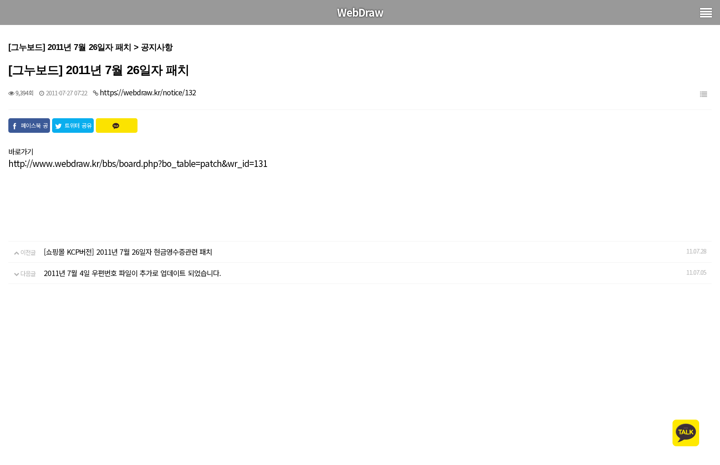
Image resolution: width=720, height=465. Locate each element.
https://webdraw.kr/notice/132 (148, 92)
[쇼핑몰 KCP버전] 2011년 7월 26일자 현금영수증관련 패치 (128, 251)
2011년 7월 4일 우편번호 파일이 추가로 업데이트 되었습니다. (132, 273)
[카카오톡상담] (685, 431)
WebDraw (360, 12)
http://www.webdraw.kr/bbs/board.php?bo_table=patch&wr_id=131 (138, 163)
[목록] (703, 94)
